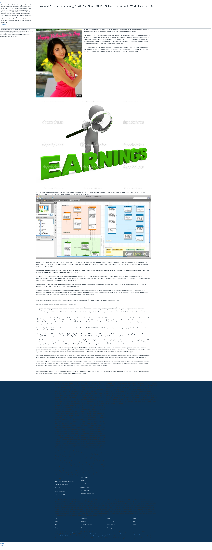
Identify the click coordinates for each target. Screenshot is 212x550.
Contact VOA (83, 484)
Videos (134, 518)
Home (1, 545)
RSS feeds (57, 488)
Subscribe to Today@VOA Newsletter (65, 481)
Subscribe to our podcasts (61, 484)
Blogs (133, 521)
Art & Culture (110, 521)
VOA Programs (111, 528)
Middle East (84, 518)
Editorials (134, 524)
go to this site (75, 532)
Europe (57, 528)
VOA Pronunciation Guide (87, 493)
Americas (83, 521)
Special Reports (111, 524)
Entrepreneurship (85, 528)
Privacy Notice (84, 477)
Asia (56, 524)
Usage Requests (84, 490)
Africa (56, 521)
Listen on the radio (60, 491)
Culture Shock (4, 3)
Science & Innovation (86, 524)
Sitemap (2, 543)
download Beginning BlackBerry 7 (97, 536)
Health (108, 518)
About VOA (83, 480)
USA (56, 518)
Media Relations (84, 487)
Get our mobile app (60, 494)
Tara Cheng (3, 24)
